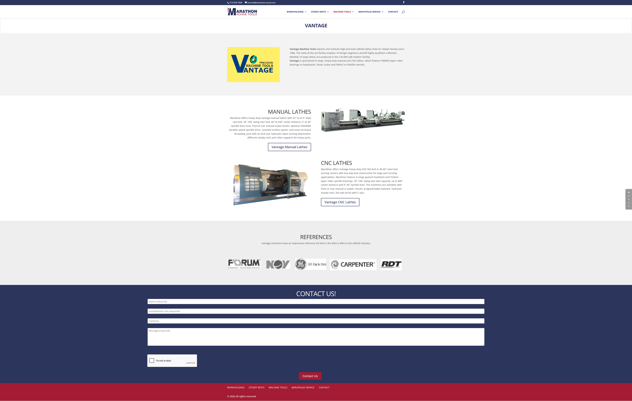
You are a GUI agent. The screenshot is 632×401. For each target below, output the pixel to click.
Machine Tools (342, 12)
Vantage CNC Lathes (340, 202)
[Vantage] (363, 120)
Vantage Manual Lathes (289, 147)
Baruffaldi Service (369, 12)
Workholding (295, 12)
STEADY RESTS (318, 12)
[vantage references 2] (316, 270)
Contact (393, 12)
